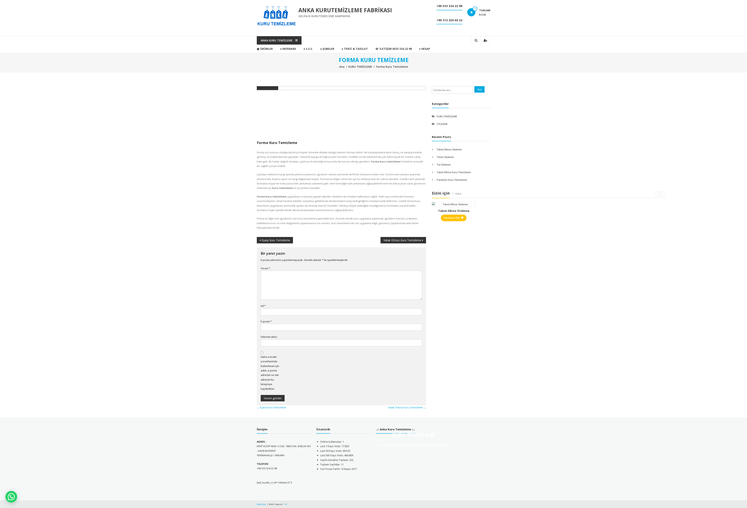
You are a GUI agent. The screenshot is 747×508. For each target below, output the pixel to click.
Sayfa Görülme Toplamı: (334, 460)
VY (285, 504)
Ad (263, 306)
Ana (342, 66)
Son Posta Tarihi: (330, 469)
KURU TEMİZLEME (360, 66)
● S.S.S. (308, 49)
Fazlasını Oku (452, 217)
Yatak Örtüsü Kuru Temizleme (402, 240)
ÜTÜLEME (442, 124)
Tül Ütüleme (444, 164)
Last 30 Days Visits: (331, 451)
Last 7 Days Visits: (331, 446)
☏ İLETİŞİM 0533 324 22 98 (393, 49)
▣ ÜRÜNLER (265, 49)
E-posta (266, 321)
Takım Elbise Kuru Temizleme (454, 172)
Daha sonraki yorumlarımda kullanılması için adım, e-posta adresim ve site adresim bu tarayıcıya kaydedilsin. (270, 372)
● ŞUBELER (327, 49)
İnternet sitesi (269, 337)
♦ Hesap (424, 49)
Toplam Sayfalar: (330, 464)
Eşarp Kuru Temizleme (276, 240)
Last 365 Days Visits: (332, 455)
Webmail (261, 504)
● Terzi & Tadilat (355, 49)
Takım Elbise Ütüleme (449, 149)
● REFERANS (288, 49)
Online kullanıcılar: (331, 441)
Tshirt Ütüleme (445, 157)
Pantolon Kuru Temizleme (452, 180)
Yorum (265, 268)
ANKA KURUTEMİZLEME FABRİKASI (345, 10)
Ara (479, 89)
